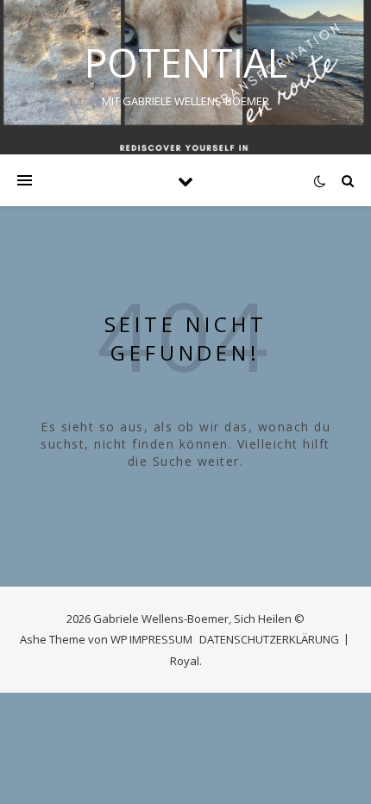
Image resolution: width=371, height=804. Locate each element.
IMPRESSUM (160, 639)
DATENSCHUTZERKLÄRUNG (269, 639)
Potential (186, 62)
